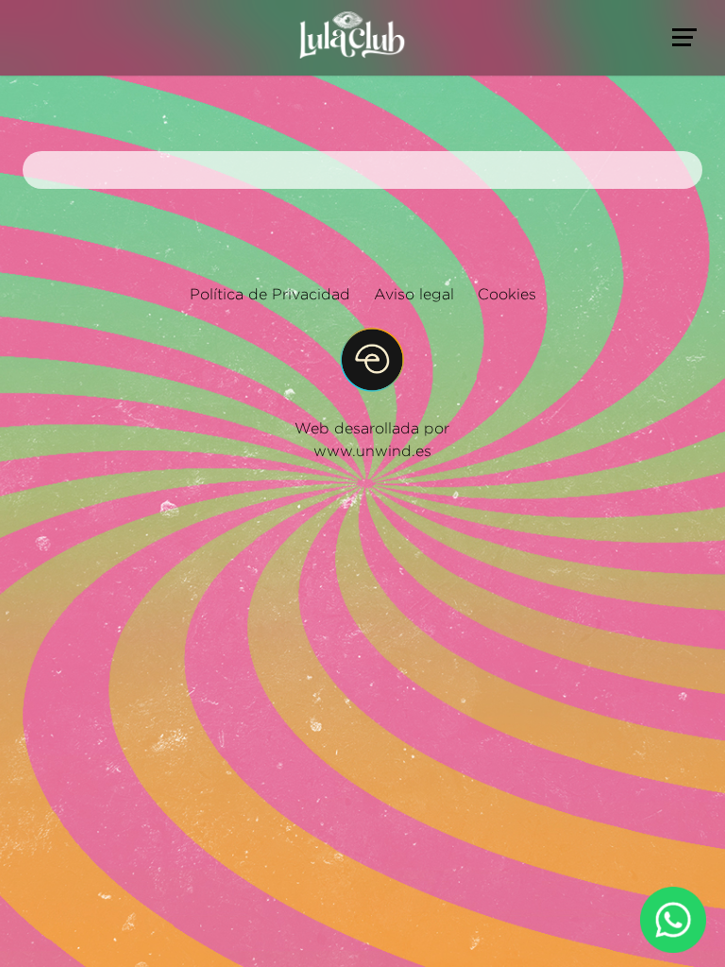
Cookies (507, 294)
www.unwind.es (372, 451)
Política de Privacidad (270, 294)
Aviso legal (414, 294)
